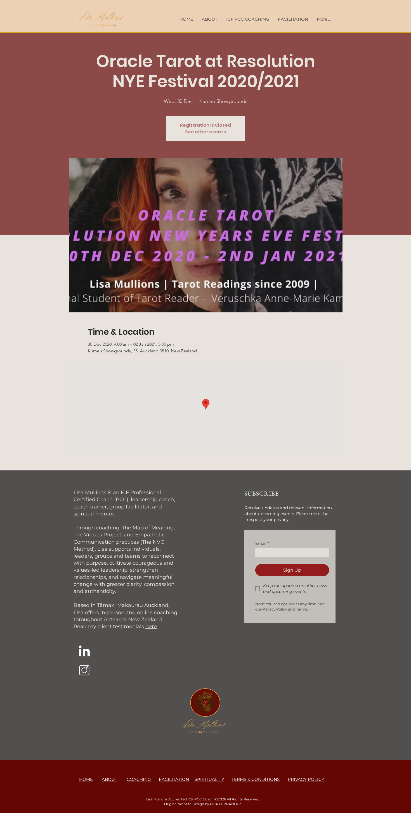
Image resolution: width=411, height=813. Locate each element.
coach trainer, (91, 507)
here (151, 626)
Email (262, 543)
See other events (205, 132)
